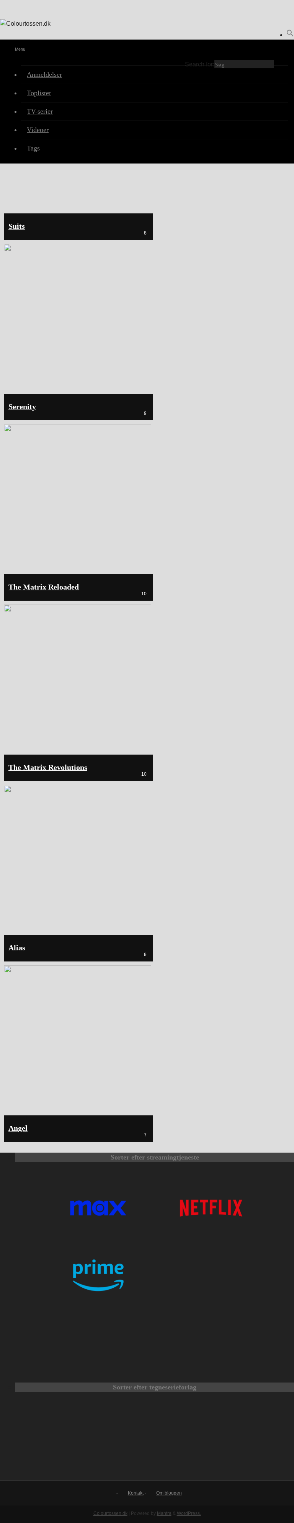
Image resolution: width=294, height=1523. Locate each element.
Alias (16, 948)
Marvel (154, 1438)
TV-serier (40, 111)
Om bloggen (169, 1493)
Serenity (22, 407)
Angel (18, 1128)
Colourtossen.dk (110, 1513)
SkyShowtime (211, 1342)
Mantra (164, 1513)
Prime (98, 1275)
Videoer (38, 130)
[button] (290, 34)
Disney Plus (211, 1275)
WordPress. (189, 1513)
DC (79, 1438)
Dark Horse (230, 1438)
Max (98, 1208)
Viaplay (98, 1342)
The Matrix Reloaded (43, 587)
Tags (33, 148)
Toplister (39, 93)
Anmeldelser (44, 74)
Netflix (211, 1208)
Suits (16, 226)
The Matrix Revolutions (47, 767)
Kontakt (136, 1493)
